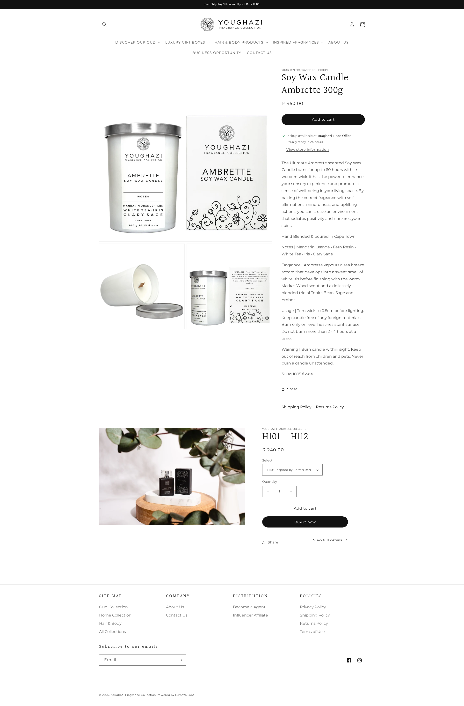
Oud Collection (113, 607)
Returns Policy (330, 407)
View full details (327, 540)
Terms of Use (312, 631)
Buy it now (305, 522)
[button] (104, 24)
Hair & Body (110, 623)
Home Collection (115, 615)
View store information (307, 149)
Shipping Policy (297, 407)
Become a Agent (249, 607)
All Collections (112, 631)
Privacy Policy (313, 607)
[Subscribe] (180, 660)
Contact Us (177, 615)
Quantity (269, 481)
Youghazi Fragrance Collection (134, 695)
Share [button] (292, 389)
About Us (175, 607)
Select (267, 460)
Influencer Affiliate (250, 615)
